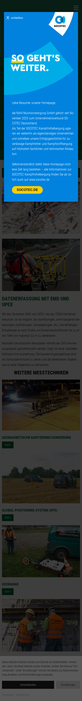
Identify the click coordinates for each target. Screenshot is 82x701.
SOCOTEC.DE (27, 189)
